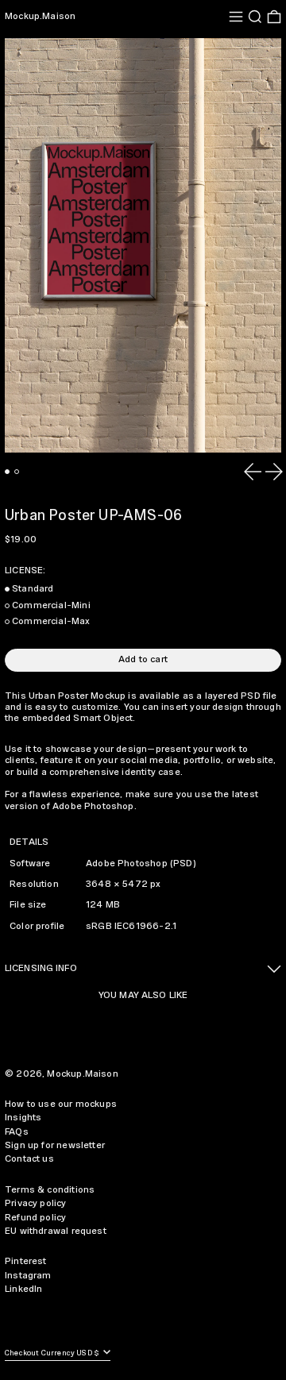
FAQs (17, 1132)
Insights (23, 1117)
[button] (255, 16)
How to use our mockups (61, 1104)
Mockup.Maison (40, 16)
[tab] (7, 471)
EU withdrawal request (55, 1231)
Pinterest (26, 1261)
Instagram (28, 1275)
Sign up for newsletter (55, 1145)
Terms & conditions (50, 1189)
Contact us (29, 1158)
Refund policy (35, 1217)
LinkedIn (23, 1289)
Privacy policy (36, 1203)
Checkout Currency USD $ (53, 1353)
